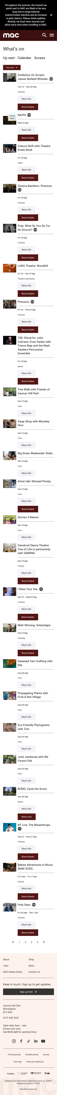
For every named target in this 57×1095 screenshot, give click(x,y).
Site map (17, 1061)
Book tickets (28, 106)
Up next (9, 58)
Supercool (33, 1089)
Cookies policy (31, 1054)
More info (26, 98)
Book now (27, 816)
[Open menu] (52, 35)
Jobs (5, 965)
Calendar (24, 58)
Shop (31, 959)
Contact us (34, 971)
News (31, 965)
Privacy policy (14, 1054)
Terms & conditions (35, 1061)
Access (39, 58)
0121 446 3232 (11, 1017)
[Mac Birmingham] (11, 35)
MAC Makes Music (13, 971)
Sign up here (26, 991)
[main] (28, 492)
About (6, 959)
